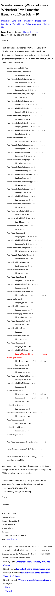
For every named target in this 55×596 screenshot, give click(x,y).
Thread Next (40, 21)
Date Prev (5, 21)
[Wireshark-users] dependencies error (33, 569)
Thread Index (18, 24)
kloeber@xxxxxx (30, 32)
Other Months (32, 24)
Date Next (16, 21)
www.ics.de (12, 539)
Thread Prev (28, 21)
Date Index (6, 24)
